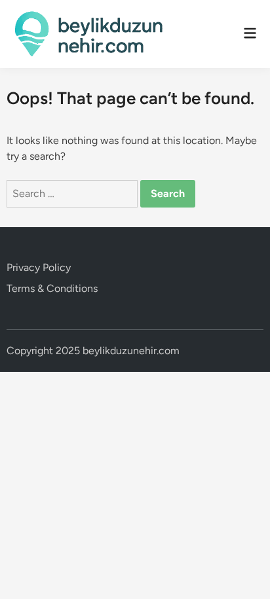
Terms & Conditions (52, 288)
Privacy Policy (39, 267)
